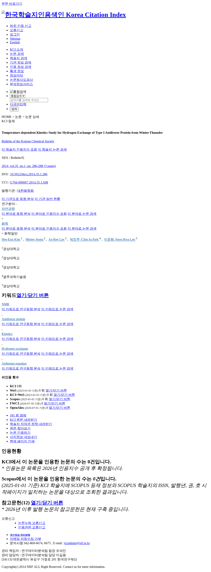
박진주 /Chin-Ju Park (84, 239)
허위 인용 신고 (20, 26)
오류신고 (16, 30)
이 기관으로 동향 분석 (18, 199)
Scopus (15, 399)
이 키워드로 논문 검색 (57, 309)
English (15, 42)
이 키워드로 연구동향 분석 (21, 309)
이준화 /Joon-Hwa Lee (120, 239)
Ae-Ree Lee (56, 239)
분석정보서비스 (21, 84)
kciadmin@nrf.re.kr (77, 543)
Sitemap (15, 38)
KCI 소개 (16, 49)
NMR (5, 304)
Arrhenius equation (14, 363)
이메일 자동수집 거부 (25, 539)
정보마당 (16, 75)
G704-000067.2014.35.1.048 (29, 182)
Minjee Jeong (35, 239)
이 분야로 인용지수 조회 (49, 213)
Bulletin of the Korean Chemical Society (28, 141)
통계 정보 (17, 71)
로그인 (15, 34)
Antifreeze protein (13, 319)
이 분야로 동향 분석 (16, 213)
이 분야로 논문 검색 (82, 213)
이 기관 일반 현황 (47, 199)
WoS (13, 390)
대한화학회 (25, 190)
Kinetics (7, 334)
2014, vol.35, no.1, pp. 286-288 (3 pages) (29, 166)
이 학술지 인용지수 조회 (19, 149)
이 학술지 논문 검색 (52, 149)
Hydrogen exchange (15, 348)
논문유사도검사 (21, 79)
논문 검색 (17, 54)
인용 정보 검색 (20, 67)
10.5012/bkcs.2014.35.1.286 (28, 174)
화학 (5, 223)
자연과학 (8, 208)
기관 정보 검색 (20, 62)
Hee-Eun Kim (11, 239)
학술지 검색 (18, 58)
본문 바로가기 (12, 3)
